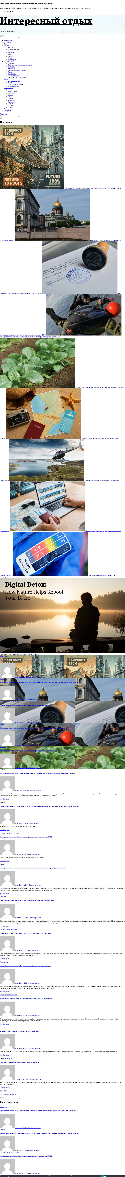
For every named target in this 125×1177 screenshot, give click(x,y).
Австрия (10, 47)
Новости (3, 747)
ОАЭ (9, 96)
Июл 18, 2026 (24, 745)
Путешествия (8, 61)
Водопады (11, 68)
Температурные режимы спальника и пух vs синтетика (19, 1031)
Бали (9, 89)
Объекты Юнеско (13, 75)
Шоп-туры (11, 67)
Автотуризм (8, 109)
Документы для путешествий (17, 77)
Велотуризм (12, 74)
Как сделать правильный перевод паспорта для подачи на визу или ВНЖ (26, 705)
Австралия (7, 42)
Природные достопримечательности (20, 65)
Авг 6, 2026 (23, 722)
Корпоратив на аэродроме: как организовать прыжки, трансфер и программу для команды (32, 728)
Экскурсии (7, 111)
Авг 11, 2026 (23, 699)
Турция (10, 103)
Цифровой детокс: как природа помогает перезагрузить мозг (21, 1062)
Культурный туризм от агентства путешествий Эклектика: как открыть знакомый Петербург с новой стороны (39, 682)
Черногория (12, 60)
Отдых (6, 79)
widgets (81, 8)
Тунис (10, 107)
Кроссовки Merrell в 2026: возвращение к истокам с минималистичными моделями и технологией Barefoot (37, 660)
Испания (11, 53)
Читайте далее (4, 799)
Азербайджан (12, 91)
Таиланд (10, 105)
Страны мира (8, 88)
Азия (5, 44)
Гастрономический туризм (17, 70)
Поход (10, 72)
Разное (10, 82)
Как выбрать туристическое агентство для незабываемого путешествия (25, 933)
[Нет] (105, 1176)
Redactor (18, 1079)
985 (5, 1091)
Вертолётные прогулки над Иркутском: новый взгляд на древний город (25, 966)
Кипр (9, 54)
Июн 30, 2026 (24, 1048)
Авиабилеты (8, 40)
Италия (10, 51)
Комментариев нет (34, 677)
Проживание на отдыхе (16, 84)
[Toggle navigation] (3, 35)
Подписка (3, 114)
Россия (10, 58)
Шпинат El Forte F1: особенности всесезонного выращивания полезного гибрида (28, 751)
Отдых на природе (14, 81)
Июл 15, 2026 (24, 768)
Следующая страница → (8, 1094)
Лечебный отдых (13, 86)
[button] (1, 35)
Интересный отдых (46, 21)
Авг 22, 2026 (23, 677)
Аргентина (11, 93)
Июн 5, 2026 (25, 1079)
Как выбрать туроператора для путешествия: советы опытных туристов (26, 998)
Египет (10, 95)
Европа (6, 45)
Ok (102, 1176)
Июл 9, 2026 (23, 950)
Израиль (10, 98)
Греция (10, 56)
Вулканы (11, 63)
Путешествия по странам (8, 929)
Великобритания (13, 49)
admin (17, 677)
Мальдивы (11, 100)
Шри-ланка (11, 102)
